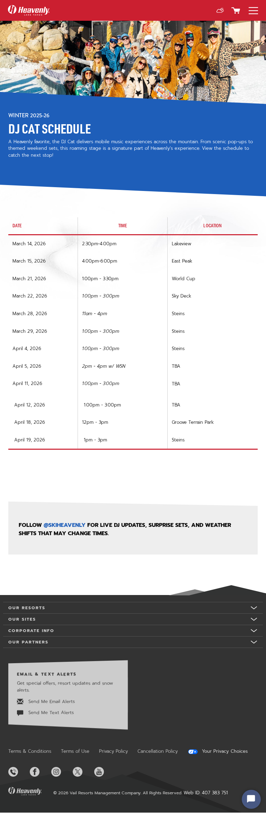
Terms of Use (75, 751)
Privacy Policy (113, 751)
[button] (220, 10)
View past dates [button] (27, 472)
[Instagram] (61, 772)
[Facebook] (40, 772)
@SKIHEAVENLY (65, 525)
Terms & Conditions (29, 751)
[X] (83, 772)
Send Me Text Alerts (50, 712)
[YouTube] (104, 772)
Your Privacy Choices (224, 751)
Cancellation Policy (158, 751)
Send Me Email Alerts (51, 701)
